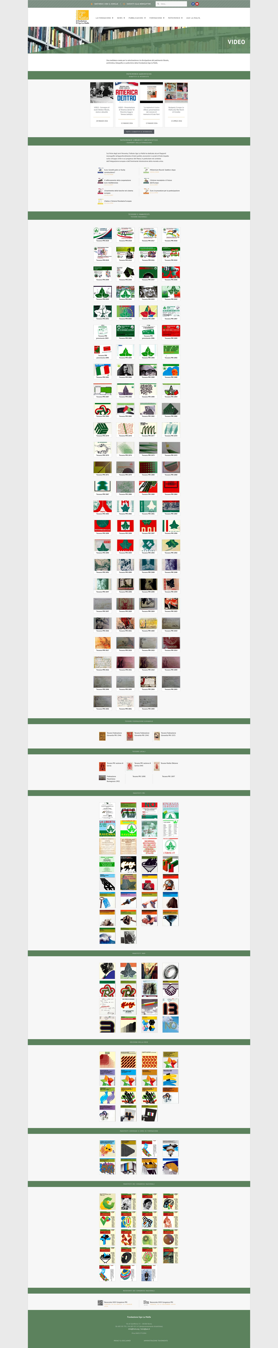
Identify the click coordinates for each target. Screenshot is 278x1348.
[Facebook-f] (193, 4)
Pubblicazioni (136, 18)
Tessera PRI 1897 (168, 776)
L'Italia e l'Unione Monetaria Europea (118, 201)
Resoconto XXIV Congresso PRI (115, 1302)
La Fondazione (103, 18)
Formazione (156, 18)
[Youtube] (197, 4)
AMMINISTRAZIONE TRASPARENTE (156, 1341)
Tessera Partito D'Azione (169, 763)
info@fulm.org (133, 1329)
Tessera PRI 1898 (139, 776)
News (120, 18)
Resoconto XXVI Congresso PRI (161, 1302)
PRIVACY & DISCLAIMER (122, 1341)
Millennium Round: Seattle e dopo (163, 170)
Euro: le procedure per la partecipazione (165, 191)
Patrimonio (174, 18)
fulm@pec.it (145, 1329)
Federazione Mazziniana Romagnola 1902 (113, 778)
